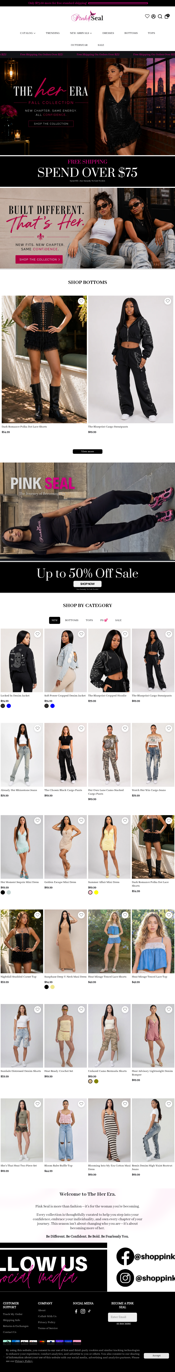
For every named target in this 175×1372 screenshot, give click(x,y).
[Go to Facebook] (76, 1312)
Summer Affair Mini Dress (103, 882)
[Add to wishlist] (81, 301)
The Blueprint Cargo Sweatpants (108, 427)
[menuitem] (27, 33)
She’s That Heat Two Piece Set (19, 1166)
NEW (55, 620)
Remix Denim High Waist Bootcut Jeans (152, 1167)
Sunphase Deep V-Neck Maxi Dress (65, 977)
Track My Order (12, 1314)
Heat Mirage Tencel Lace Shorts (107, 977)
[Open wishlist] (147, 16)
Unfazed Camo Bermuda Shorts (107, 1071)
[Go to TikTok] (89, 1312)
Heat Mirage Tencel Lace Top (149, 977)
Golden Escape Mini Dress (60, 882)
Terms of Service (48, 1328)
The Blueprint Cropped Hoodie (107, 696)
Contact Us (9, 1332)
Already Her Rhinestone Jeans (19, 790)
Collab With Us (47, 1316)
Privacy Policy (46, 1322)
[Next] (79, 358)
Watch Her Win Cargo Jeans (149, 790)
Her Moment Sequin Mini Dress (20, 882)
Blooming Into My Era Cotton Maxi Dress (109, 1167)
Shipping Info (11, 1320)
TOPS (89, 620)
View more (87, 451)
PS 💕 (104, 620)
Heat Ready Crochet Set (58, 1071)
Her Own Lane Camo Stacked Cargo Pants (106, 792)
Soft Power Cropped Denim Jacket (65, 696)
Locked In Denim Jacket (15, 696)
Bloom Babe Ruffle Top (58, 1166)
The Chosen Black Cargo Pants (63, 790)
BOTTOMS (71, 620)
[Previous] (9, 358)
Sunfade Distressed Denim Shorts (21, 1071)
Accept (156, 1355)
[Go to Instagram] (83, 1312)
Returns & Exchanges (15, 1326)
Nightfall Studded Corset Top (18, 977)
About (41, 1310)
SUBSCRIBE (124, 1324)
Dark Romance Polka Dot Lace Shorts (24, 427)
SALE (118, 620)
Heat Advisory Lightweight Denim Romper (152, 1073)
